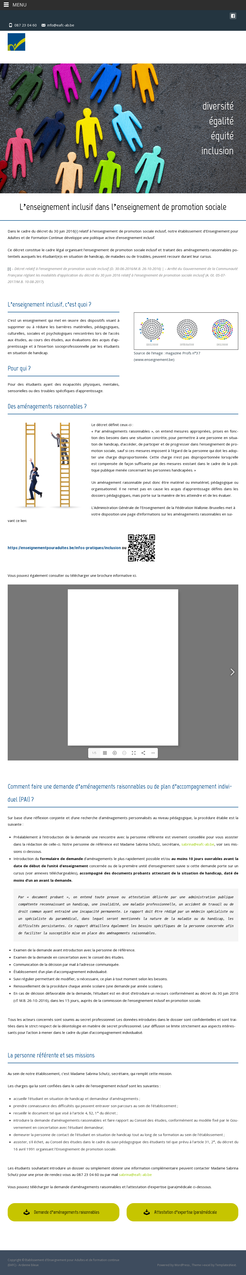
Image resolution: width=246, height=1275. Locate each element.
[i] (76, 231)
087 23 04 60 (25, 25)
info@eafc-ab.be (60, 25)
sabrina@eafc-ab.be (135, 1174)
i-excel (206, 1265)
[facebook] (233, 18)
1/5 (94, 753)
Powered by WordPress (173, 1265)
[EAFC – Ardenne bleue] (12, 41)
